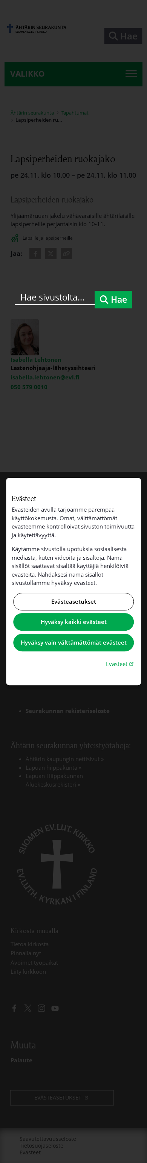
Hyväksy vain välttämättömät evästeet (74, 642)
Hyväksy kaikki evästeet (74, 622)
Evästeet (120, 664)
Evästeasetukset (73, 601)
